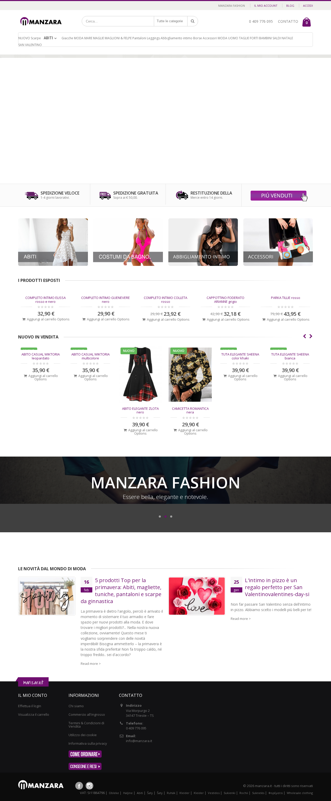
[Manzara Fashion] (42, 16)
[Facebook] (79, 786)
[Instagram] (89, 786)
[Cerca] (192, 21)
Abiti (48, 38)
